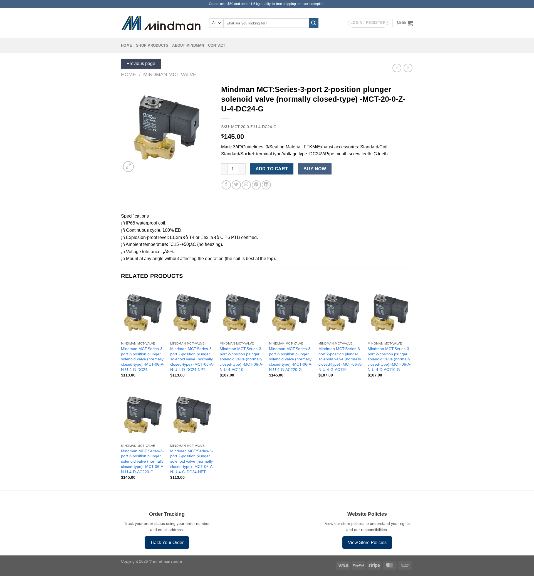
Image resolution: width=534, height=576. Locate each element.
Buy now (314, 168)
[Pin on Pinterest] (256, 184)
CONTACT (217, 45)
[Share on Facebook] (226, 184)
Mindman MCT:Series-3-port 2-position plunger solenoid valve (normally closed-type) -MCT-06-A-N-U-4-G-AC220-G (291, 359)
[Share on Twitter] (236, 184)
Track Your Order (167, 542)
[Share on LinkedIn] (266, 184)
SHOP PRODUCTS (152, 45)
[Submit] (313, 23)
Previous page (141, 63)
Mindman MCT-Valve (169, 74)
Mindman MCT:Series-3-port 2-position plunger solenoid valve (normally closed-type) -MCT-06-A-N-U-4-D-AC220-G (143, 461)
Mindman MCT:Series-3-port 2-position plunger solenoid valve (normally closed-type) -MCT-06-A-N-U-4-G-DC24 (143, 359)
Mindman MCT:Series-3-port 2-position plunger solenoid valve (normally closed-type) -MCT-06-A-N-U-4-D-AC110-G (389, 359)
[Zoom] (128, 166)
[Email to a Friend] (246, 184)
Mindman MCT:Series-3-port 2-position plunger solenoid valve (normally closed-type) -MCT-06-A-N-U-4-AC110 (241, 359)
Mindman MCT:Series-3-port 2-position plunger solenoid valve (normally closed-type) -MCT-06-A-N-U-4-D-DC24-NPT (192, 359)
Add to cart (272, 168)
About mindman (188, 45)
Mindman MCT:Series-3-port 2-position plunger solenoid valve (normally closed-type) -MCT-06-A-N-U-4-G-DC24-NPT (192, 461)
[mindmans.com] (161, 23)
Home (126, 45)
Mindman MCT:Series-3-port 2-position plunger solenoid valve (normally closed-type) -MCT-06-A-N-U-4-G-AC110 (340, 359)
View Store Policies (367, 542)
